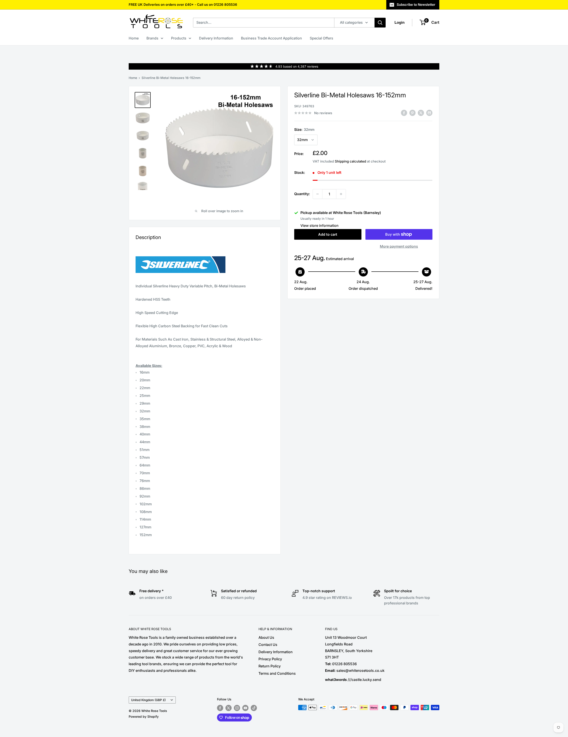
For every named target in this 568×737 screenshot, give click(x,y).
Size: (304, 129)
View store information (319, 225)
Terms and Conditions (277, 673)
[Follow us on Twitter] (228, 708)
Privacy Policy (270, 659)
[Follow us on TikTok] (254, 708)
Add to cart (327, 234)
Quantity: (302, 194)
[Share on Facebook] (404, 112)
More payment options (399, 246)
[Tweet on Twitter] (421, 112)
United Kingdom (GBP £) (148, 700)
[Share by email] (429, 112)
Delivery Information (216, 38)
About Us (266, 637)
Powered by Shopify (144, 716)
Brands (152, 38)
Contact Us (267, 644)
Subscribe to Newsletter (416, 4)
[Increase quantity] (341, 194)
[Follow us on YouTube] (245, 708)
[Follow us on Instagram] (237, 708)
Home (134, 38)
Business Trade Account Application (271, 38)
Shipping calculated (350, 161)
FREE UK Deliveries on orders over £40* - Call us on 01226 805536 (183, 4)
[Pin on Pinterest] (412, 112)
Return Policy (269, 666)
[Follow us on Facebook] (220, 708)
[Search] (380, 22)
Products (178, 38)
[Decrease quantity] (317, 194)
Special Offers (321, 38)
